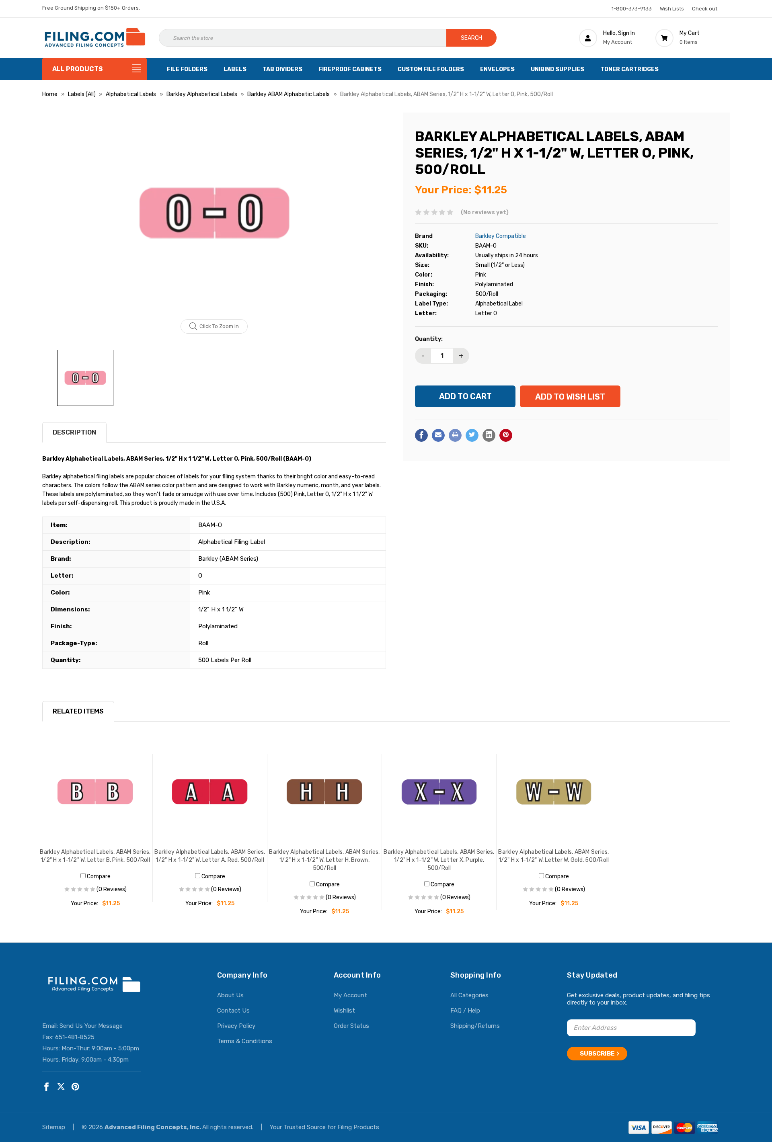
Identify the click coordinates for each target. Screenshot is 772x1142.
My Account (350, 995)
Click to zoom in (219, 326)
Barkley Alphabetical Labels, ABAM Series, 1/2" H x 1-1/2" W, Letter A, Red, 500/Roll (209, 856)
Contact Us (233, 1010)
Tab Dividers (282, 69)
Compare (98, 876)
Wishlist (344, 1010)
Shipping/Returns (475, 1025)
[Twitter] (472, 435)
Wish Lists (672, 9)
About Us (230, 995)
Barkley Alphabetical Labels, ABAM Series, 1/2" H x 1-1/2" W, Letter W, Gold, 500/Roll (553, 856)
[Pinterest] (505, 435)
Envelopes (497, 69)
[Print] (455, 435)
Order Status (351, 1025)
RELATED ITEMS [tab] (78, 711)
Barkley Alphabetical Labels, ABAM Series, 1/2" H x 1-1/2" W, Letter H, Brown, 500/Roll (324, 860)
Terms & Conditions (244, 1041)
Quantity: (429, 338)
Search (471, 38)
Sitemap (54, 1127)
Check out (704, 9)
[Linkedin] (488, 435)
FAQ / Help (465, 1010)
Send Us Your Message (91, 1025)
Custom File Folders (431, 69)
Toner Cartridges (629, 69)
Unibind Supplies (557, 69)
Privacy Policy (236, 1025)
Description (74, 432)
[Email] (438, 435)
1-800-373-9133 (632, 9)
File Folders (187, 69)
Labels (235, 69)
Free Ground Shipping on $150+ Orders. (91, 8)
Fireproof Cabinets (350, 69)
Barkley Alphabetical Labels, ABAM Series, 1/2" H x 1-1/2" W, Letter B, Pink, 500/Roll (95, 856)
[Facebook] (421, 435)
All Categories (469, 995)
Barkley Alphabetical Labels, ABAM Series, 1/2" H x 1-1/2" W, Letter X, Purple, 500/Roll (439, 860)
